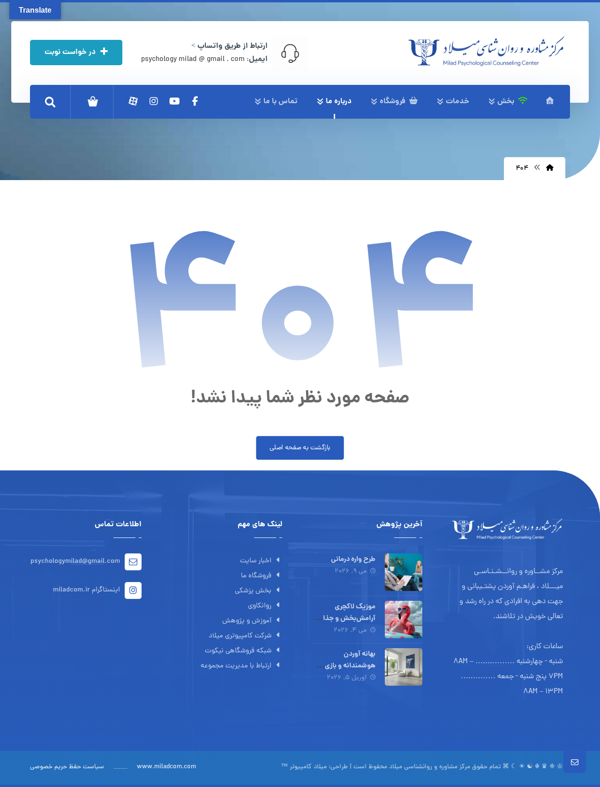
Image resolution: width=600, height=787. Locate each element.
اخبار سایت (255, 561)
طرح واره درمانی (353, 559)
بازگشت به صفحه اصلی (300, 448)
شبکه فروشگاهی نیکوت (238, 651)
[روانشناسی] (486, 51)
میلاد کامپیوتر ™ (304, 767)
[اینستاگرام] (153, 101)
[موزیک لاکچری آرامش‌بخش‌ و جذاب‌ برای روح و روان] (403, 619)
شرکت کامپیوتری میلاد (240, 636)
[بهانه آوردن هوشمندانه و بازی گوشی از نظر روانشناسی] (403, 667)
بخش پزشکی (253, 591)
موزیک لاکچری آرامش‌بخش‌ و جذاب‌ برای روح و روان (345, 618)
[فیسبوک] (195, 101)
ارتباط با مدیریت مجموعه (236, 666)
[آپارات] (133, 101)
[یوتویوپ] (174, 101)
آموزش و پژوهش (246, 621)
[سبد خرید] (93, 101)
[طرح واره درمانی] (403, 572)
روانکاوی (259, 606)
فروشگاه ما (256, 576)
